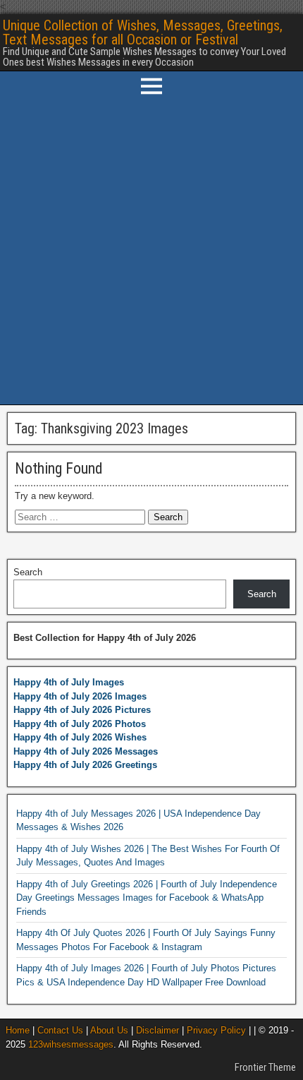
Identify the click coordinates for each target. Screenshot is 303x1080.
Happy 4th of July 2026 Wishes (80, 737)
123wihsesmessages (70, 1044)
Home (18, 1030)
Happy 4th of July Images (68, 682)
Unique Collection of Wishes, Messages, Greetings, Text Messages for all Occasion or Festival (143, 32)
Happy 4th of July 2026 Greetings (85, 765)
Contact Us (60, 1030)
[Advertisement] (151, 252)
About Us (109, 1030)
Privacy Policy (216, 1030)
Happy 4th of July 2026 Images (80, 696)
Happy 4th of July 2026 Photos (79, 724)
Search (27, 572)
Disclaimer (157, 1030)
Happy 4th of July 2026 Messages (85, 751)
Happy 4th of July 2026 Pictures (82, 709)
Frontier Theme (265, 1067)
